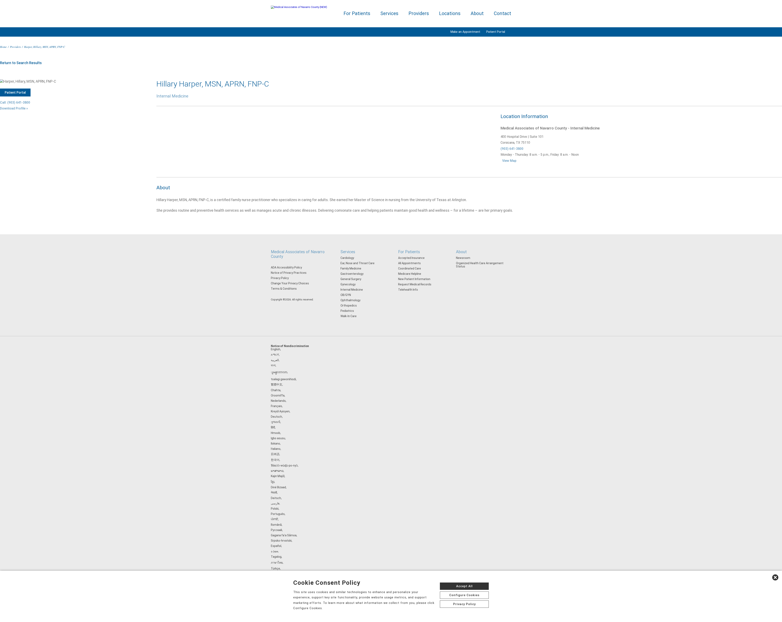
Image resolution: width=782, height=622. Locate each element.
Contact (502, 13)
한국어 (275, 459)
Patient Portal (495, 32)
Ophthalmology (350, 300)
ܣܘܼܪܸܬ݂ (274, 551)
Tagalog (276, 556)
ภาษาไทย (277, 562)
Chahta (275, 390)
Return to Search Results (21, 63)
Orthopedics (348, 305)
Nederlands (278, 400)
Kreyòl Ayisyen (280, 411)
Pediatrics (347, 310)
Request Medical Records (414, 284)
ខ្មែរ (272, 481)
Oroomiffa (277, 395)
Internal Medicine (351, 289)
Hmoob (275, 433)
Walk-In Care (348, 316)
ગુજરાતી (275, 422)
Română (276, 524)
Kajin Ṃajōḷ (277, 476)
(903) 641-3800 (512, 149)
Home (3, 47)
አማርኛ (275, 354)
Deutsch (276, 416)
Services (389, 13)
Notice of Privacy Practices (288, 272)
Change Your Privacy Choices (290, 283)
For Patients (357, 13)
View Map (509, 161)
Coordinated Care (409, 268)
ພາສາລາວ (277, 470)
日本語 (275, 454)
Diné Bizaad (278, 487)
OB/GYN (345, 295)
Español (276, 546)
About (477, 13)
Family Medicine (350, 268)
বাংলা (273, 365)
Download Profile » (14, 108)
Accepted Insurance (411, 258)
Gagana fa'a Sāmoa (284, 535)
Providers (419, 13)
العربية (275, 360)
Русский (276, 530)
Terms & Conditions (284, 288)
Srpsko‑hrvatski (281, 540)
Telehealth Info (408, 289)
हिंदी (273, 427)
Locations (449, 13)
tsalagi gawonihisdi (283, 379)
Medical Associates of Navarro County (298, 254)
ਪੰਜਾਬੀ (274, 519)
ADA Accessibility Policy (286, 267)
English (275, 349)
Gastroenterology (352, 273)
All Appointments (409, 263)
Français (276, 406)
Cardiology (347, 258)
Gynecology (348, 284)
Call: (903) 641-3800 (15, 102)
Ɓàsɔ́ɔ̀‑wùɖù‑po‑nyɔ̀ (284, 465)
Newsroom (463, 258)
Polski (275, 508)
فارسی (275, 503)
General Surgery (350, 279)
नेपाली (274, 492)
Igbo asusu (278, 438)
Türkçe (275, 568)
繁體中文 (276, 384)
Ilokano (275, 443)
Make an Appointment (465, 32)
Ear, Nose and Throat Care (357, 263)
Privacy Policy (280, 278)
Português (278, 514)
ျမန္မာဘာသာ (279, 372)
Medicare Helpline (409, 273)
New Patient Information (414, 279)
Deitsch (276, 498)
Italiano (275, 448)
